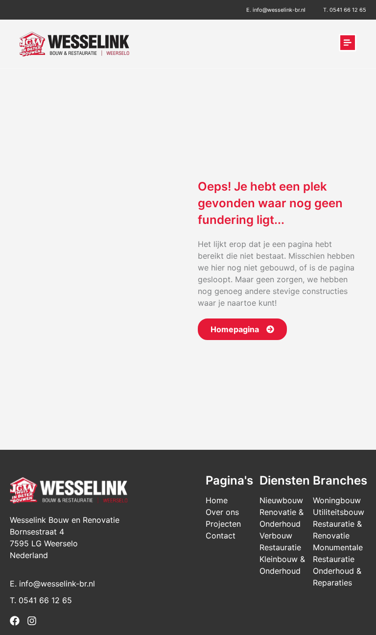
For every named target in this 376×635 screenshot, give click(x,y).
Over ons (222, 512)
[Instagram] (32, 621)
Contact (220, 535)
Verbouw (275, 535)
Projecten (223, 524)
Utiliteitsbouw (338, 512)
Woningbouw (337, 500)
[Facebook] (15, 621)
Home (217, 500)
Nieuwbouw (281, 500)
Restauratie (280, 547)
